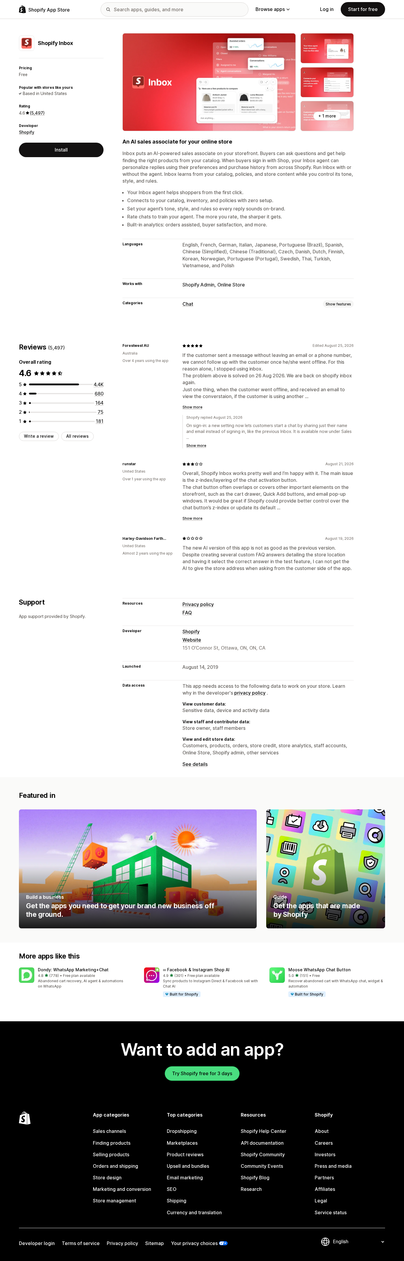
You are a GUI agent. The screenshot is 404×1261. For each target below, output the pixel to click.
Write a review (39, 436)
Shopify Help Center (263, 1131)
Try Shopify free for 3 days (202, 1073)
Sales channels (109, 1131)
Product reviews (185, 1154)
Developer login (37, 1243)
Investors (325, 1154)
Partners (324, 1178)
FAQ (187, 613)
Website (191, 640)
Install (61, 150)
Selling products (111, 1154)
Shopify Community (263, 1154)
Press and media (333, 1166)
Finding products (111, 1143)
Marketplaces (182, 1143)
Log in (327, 9)
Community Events (262, 1166)
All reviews (77, 436)
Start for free (363, 9)
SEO (172, 1189)
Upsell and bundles (188, 1166)
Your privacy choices (194, 1243)
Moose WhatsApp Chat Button (319, 969)
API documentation (262, 1143)
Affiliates (325, 1189)
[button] (77, 978)
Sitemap (154, 1243)
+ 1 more (327, 115)
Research (251, 1189)
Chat (187, 304)
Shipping (176, 1201)
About (322, 1131)
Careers (324, 1143)
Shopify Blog (255, 1178)
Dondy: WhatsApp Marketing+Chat (73, 969)
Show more (192, 407)
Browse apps (270, 9)
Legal (321, 1201)
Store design (107, 1178)
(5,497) (37, 112)
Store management (114, 1201)
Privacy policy (198, 604)
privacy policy (250, 693)
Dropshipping (182, 1131)
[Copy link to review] (152, 345)
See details (195, 764)
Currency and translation (194, 1212)
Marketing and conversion (122, 1189)
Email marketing (185, 1178)
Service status (331, 1212)
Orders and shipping (115, 1166)
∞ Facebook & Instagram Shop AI (196, 969)
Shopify (26, 132)
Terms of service (81, 1243)
